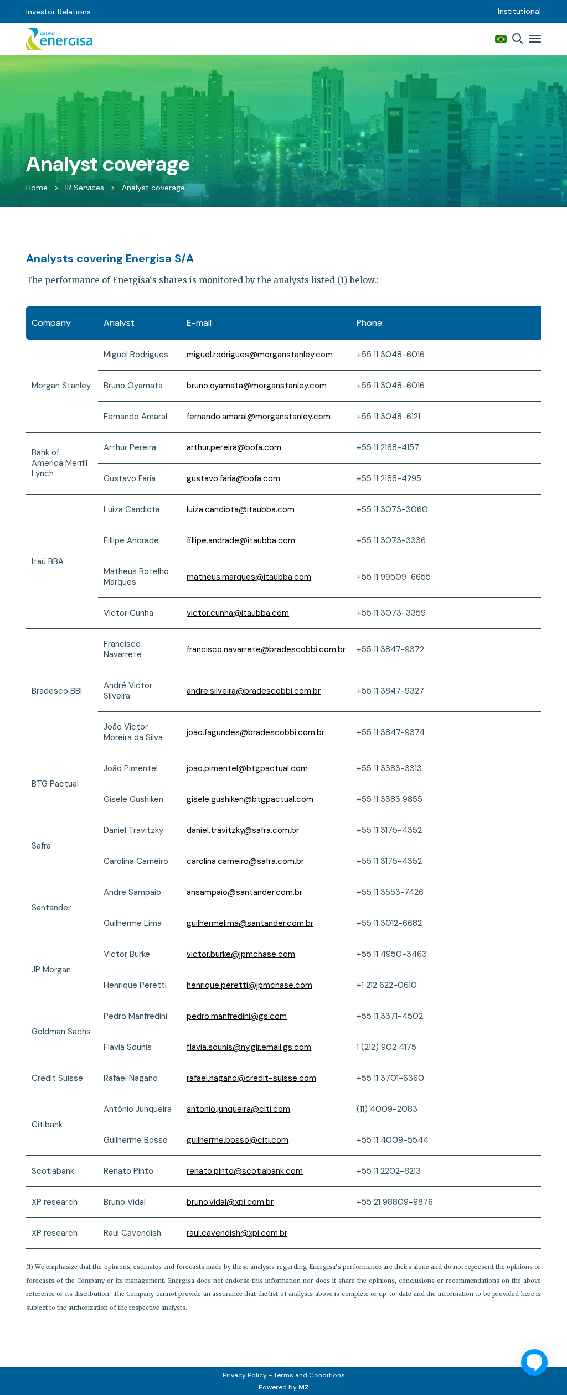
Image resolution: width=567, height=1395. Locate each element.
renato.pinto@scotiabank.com (245, 1171)
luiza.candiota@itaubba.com (241, 509)
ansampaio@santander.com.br (244, 892)
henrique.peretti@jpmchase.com (249, 985)
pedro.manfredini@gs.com (237, 1016)
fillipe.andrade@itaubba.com (241, 540)
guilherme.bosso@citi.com (237, 1140)
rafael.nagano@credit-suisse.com (251, 1078)
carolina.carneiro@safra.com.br (245, 861)
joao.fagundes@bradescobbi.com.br (255, 732)
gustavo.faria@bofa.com (233, 478)
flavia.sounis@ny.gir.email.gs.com (249, 1047)
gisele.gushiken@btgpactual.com (250, 799)
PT (501, 39)
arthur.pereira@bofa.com (234, 447)
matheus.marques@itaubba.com (249, 576)
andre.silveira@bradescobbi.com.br (254, 690)
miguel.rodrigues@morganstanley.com (260, 354)
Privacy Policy (245, 1375)
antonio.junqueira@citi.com (238, 1109)
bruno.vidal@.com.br (230, 1201)
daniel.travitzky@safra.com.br (243, 830)
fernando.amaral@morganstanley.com (259, 416)
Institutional (519, 11)
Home (37, 187)
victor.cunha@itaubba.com (238, 612)
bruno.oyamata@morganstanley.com (257, 385)
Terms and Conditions (309, 1375)
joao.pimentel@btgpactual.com (247, 768)
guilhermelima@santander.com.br (250, 923)
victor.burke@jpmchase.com (241, 954)
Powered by (284, 1387)
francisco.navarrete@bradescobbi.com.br (266, 649)
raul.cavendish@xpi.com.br (237, 1232)
